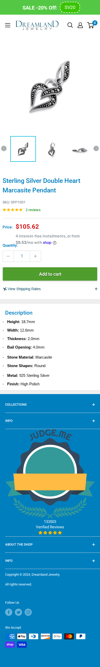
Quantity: (10, 245)
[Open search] (70, 25)
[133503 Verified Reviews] (50, 532)
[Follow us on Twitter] (18, 612)
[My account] (80, 25)
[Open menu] (7, 25)
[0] (90, 25)
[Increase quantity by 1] (35, 256)
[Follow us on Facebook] (8, 612)
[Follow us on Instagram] (28, 612)
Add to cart (50, 274)
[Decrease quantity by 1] (8, 256)
